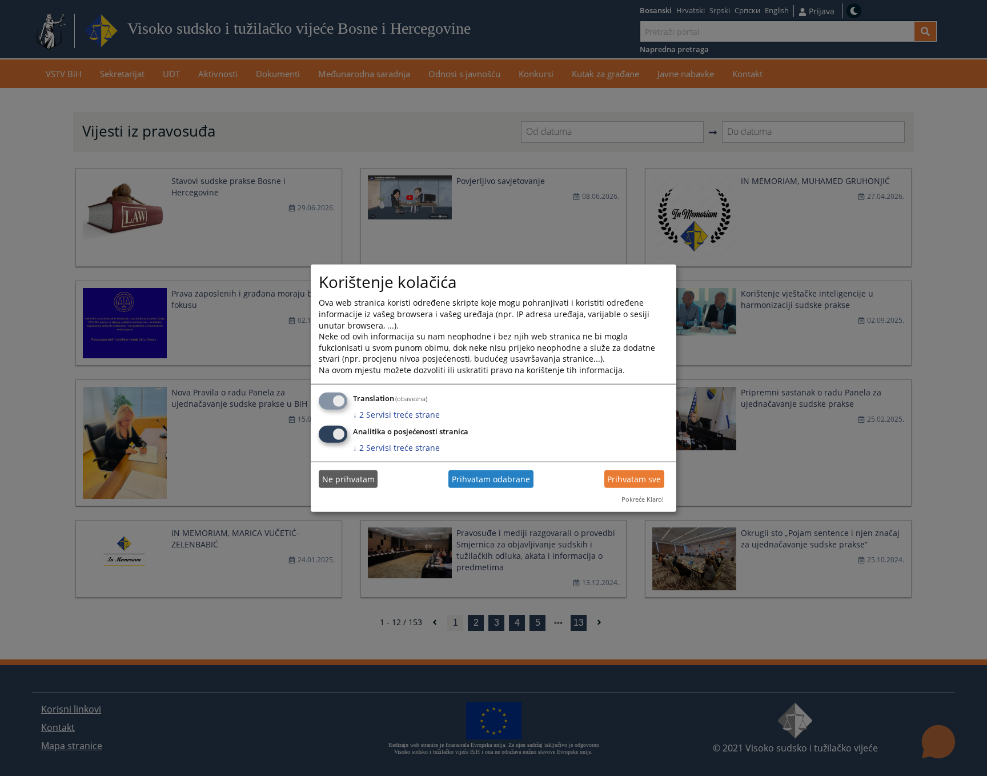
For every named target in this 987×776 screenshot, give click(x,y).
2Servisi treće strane (396, 414)
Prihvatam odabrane (491, 479)
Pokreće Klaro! (642, 499)
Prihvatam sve (634, 479)
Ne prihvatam (348, 479)
